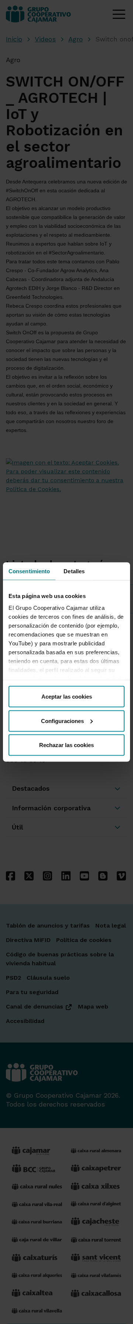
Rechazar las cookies (66, 745)
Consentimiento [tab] (29, 571)
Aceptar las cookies (66, 696)
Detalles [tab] (74, 571)
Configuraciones (62, 720)
